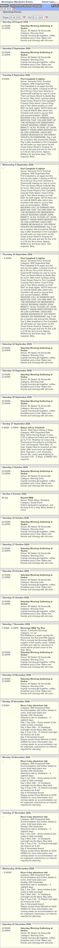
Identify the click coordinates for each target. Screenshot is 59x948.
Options (4, 6)
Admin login (48, 2)
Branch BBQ (27, 497)
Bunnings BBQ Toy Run (33, 628)
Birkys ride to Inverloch (33, 427)
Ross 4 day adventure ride (34, 705)
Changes (37, 6)
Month (19, 6)
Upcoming (27, 6)
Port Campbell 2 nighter (33, 79)
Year (13, 6)
